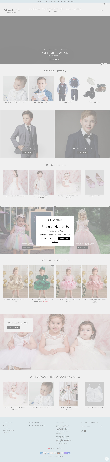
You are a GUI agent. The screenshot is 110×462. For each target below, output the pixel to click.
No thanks (55, 242)
